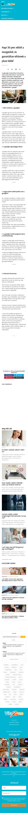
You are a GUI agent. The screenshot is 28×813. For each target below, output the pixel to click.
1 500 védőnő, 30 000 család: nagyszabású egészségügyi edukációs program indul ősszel (12, 579)
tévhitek (7, 701)
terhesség (21, 699)
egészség (8, 674)
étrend (7, 682)
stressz (20, 696)
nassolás (22, 691)
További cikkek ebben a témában (7, 559)
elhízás (20, 679)
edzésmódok (13, 672)
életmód (14, 679)
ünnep (20, 701)
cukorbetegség (8, 669)
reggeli (21, 694)
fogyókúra (7, 684)
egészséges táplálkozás (10, 677)
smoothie (8, 696)
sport (14, 696)
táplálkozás (13, 699)
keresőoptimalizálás (21, 771)
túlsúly (14, 701)
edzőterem (21, 672)
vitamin (16, 704)
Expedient (14, 773)
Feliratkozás (14, 805)
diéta (16, 669)
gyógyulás (20, 684)
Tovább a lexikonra (14, 659)
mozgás (14, 691)
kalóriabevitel (17, 687)
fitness (13, 682)
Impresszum (14, 720)
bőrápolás (14, 667)
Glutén (4, 643)
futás (13, 684)
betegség (7, 667)
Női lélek (3, 15)
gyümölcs (9, 687)
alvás (22, 664)
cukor (21, 667)
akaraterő (6, 664)
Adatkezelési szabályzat (14, 724)
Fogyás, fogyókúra (6, 5)
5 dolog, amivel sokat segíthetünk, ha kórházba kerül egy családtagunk (13, 598)
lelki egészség (6, 689)
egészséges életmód (17, 674)
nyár (5, 694)
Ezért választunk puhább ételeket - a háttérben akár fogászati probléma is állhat (13, 616)
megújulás (22, 689)
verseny (10, 704)
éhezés (20, 677)
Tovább (4, 647)
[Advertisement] (14, 29)
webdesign (12, 771)
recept (15, 694)
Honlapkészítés (5, 771)
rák (10, 694)
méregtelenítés (6, 691)
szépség (5, 699)
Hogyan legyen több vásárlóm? (14, 731)
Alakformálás (5, 11)
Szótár (14, 633)
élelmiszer (7, 679)
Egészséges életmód (7, 8)
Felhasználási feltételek (14, 722)
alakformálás (14, 664)
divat (21, 669)
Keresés (23, 636)
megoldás (14, 689)
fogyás (19, 682)
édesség (5, 672)
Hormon (4, 651)
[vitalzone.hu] (11, 4)
